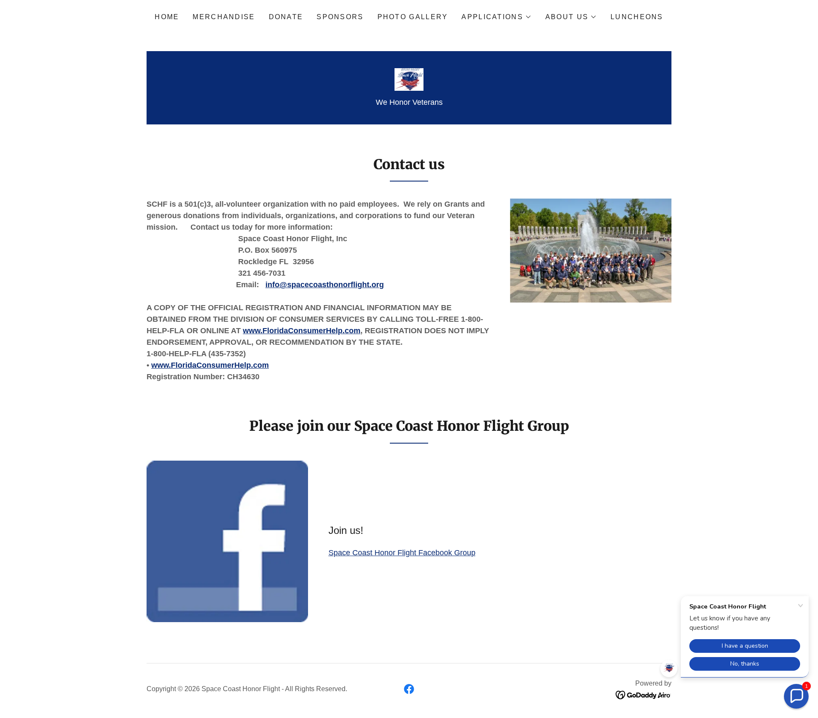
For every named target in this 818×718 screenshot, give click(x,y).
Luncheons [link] (637, 16)
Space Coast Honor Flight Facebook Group (401, 552)
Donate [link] (286, 16)
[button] (496, 17)
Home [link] (167, 16)
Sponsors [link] (340, 16)
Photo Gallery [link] (412, 16)
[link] (409, 79)
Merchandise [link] (224, 16)
